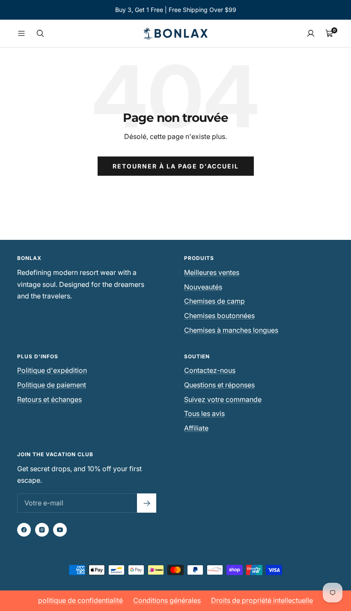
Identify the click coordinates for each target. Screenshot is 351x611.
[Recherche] (40, 33)
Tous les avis (204, 413)
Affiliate (196, 428)
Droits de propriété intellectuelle (262, 600)
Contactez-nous (209, 370)
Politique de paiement (51, 385)
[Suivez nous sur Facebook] (24, 530)
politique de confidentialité (80, 600)
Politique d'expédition (52, 370)
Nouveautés (203, 287)
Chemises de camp (214, 301)
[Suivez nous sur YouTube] (60, 530)
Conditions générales (167, 600)
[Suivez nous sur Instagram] (42, 530)
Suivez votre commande (223, 399)
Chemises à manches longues (231, 330)
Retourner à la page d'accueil (176, 166)
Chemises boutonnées (219, 315)
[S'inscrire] (146, 503)
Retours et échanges (49, 399)
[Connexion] (310, 33)
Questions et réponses (219, 385)
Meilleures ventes (211, 272)
